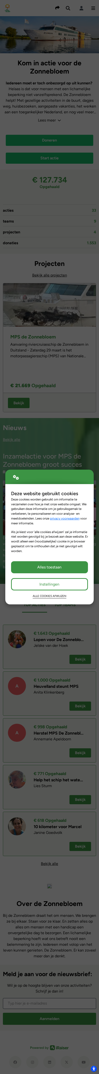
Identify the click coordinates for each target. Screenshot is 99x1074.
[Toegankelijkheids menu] (94, 1069)
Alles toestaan (49, 567)
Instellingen (49, 584)
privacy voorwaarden (65, 518)
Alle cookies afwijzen (49, 596)
